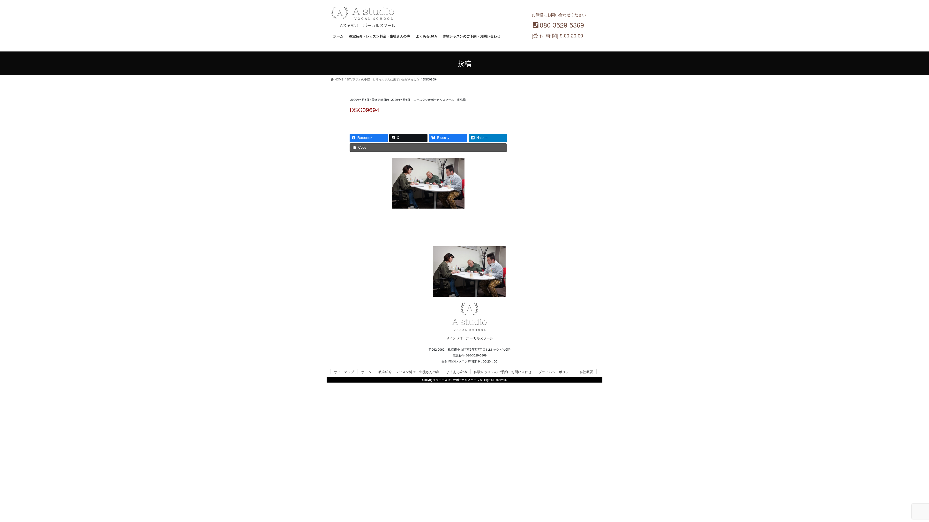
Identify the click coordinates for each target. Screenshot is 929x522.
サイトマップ (344, 371)
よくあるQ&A (456, 371)
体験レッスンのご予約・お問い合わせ (503, 371)
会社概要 (586, 371)
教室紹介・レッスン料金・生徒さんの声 (408, 371)
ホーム (366, 371)
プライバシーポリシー (555, 371)
